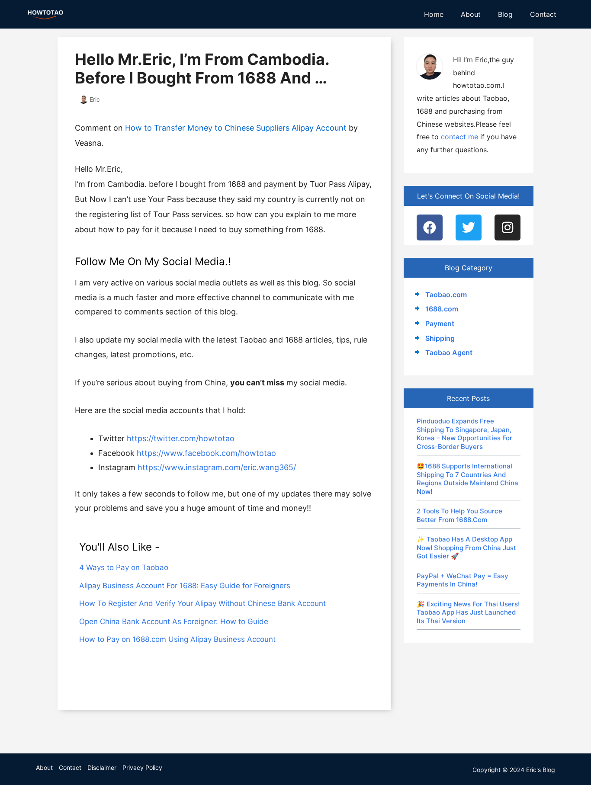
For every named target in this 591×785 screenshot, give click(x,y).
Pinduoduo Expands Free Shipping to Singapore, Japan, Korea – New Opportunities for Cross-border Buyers (464, 434)
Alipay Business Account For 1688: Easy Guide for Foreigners (184, 585)
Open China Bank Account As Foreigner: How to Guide (173, 621)
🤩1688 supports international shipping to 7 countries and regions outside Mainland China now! (467, 479)
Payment (439, 323)
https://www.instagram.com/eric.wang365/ (217, 467)
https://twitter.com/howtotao (180, 438)
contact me (459, 136)
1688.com (441, 308)
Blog (505, 14)
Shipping (440, 338)
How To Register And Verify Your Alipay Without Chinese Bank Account (202, 603)
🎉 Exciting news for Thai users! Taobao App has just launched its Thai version (468, 612)
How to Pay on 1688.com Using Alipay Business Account (177, 639)
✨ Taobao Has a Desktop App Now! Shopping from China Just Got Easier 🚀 (466, 547)
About (471, 14)
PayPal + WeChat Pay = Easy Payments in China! (462, 580)
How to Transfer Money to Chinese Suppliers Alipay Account (236, 127)
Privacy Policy (142, 767)
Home (433, 14)
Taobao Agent (448, 352)
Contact (543, 14)
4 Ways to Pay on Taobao (123, 567)
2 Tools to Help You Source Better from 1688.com (459, 515)
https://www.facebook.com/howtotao (206, 453)
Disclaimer (101, 767)
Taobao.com (446, 294)
